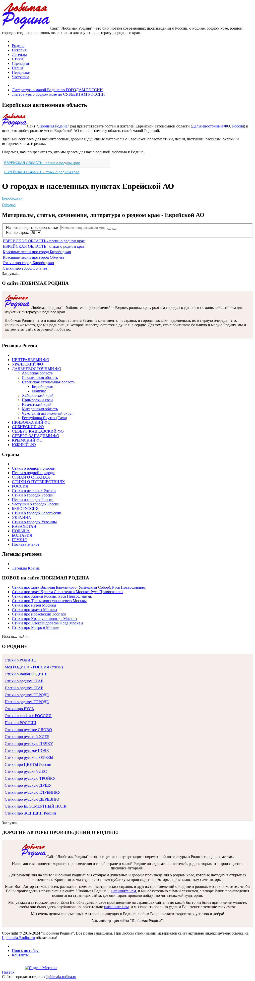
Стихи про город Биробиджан (28, 263)
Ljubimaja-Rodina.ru (18, 938)
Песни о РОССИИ (20, 723)
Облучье (9, 205)
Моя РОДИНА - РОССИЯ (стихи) (34, 667)
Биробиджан (12, 198)
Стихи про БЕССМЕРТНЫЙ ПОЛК (35, 806)
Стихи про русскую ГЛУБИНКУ (33, 792)
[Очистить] (114, 229)
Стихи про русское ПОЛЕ (27, 750)
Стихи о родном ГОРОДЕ (27, 695)
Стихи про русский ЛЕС (26, 771)
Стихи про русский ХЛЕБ (27, 737)
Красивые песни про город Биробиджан (37, 252)
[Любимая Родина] (26, 28)
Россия (238, 126)
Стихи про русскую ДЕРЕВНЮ (32, 799)
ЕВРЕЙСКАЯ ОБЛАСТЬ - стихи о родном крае (41, 172)
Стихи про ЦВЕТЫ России (28, 764)
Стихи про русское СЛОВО (28, 730)
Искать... (9, 636)
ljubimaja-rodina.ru (61, 977)
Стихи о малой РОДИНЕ (26, 674)
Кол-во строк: (18, 232)
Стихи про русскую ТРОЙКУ (30, 778)
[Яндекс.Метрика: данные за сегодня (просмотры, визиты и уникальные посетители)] (41, 968)
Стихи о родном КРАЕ (24, 681)
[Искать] (109, 229)
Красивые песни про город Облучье (33, 257)
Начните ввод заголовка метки (33, 227)
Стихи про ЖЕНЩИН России (30, 813)
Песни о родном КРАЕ (24, 688)
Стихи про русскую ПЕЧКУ (29, 743)
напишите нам (123, 891)
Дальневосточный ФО (211, 126)
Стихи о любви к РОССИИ (28, 716)
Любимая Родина (52, 126)
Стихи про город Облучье (25, 268)
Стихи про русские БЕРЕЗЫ (29, 757)
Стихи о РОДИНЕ (20, 660)
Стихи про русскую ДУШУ (28, 785)
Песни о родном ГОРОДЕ (27, 702)
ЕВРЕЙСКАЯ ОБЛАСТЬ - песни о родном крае (42, 163)
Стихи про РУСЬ (19, 709)
